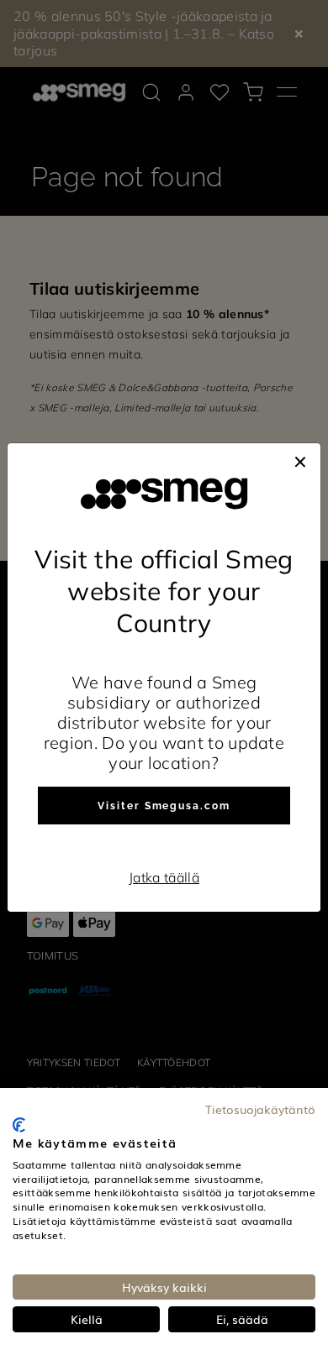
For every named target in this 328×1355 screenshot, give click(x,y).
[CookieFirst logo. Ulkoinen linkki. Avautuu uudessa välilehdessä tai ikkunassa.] (19, 1125)
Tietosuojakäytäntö (260, 1109)
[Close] (300, 460)
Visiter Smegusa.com (164, 806)
